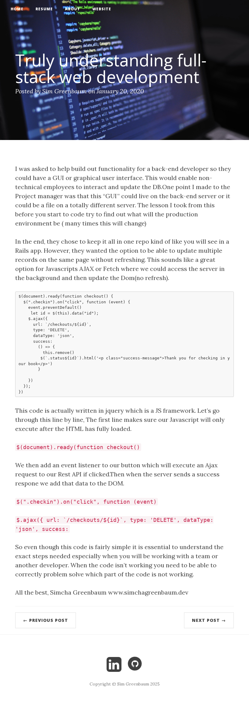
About (72, 9)
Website (101, 9)
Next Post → (209, 620)
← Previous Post (45, 620)
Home (17, 9)
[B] (114, 663)
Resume (44, 9)
